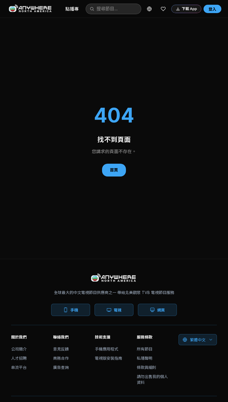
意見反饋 (61, 349)
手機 (74, 310)
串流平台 (19, 367)
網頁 (161, 310)
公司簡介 (19, 349)
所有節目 (144, 349)
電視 (118, 310)
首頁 (114, 170)
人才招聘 (19, 358)
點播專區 (74, 9)
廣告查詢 (61, 367)
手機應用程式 (106, 349)
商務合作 (61, 358)
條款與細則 (146, 367)
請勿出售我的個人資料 (152, 379)
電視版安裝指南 (108, 358)
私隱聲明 (144, 358)
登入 (212, 9)
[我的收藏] (163, 9)
